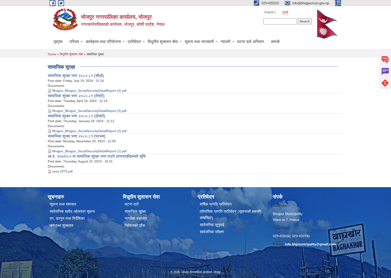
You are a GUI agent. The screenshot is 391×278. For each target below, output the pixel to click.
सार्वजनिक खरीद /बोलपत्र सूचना (72, 211)
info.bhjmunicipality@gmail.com (310, 244)
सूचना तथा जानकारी (199, 41)
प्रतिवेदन (134, 41)
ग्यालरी (225, 41)
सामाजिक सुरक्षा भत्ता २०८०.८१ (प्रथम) (76, 136)
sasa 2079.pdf (62, 171)
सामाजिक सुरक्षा (135, 211)
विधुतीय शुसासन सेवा (163, 41)
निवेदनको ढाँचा (135, 225)
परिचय (74, 41)
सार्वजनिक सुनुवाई (212, 225)
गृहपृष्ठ (58, 41)
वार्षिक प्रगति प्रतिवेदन (216, 204)
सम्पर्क (275, 41)
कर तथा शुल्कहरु (62, 225)
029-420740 (301, 236)
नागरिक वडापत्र (136, 218)
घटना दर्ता (132, 204)
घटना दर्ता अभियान (250, 41)
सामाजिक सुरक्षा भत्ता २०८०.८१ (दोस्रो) (76, 116)
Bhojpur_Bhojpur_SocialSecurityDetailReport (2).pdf (89, 131)
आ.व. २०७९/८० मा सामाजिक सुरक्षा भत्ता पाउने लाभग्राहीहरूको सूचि (96, 156)
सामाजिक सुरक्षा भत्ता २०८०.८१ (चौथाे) (76, 75)
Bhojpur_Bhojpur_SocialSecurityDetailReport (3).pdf (89, 111)
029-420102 (281, 236)
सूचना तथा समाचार (63, 204)
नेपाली (285, 12)
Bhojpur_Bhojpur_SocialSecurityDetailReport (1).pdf (89, 151)
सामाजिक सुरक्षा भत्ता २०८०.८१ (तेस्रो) (76, 96)
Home (52, 54)
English (269, 12)
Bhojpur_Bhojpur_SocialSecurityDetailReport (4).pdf (89, 90)
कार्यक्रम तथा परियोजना (103, 41)
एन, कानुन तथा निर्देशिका (67, 218)
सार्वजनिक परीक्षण (212, 232)
